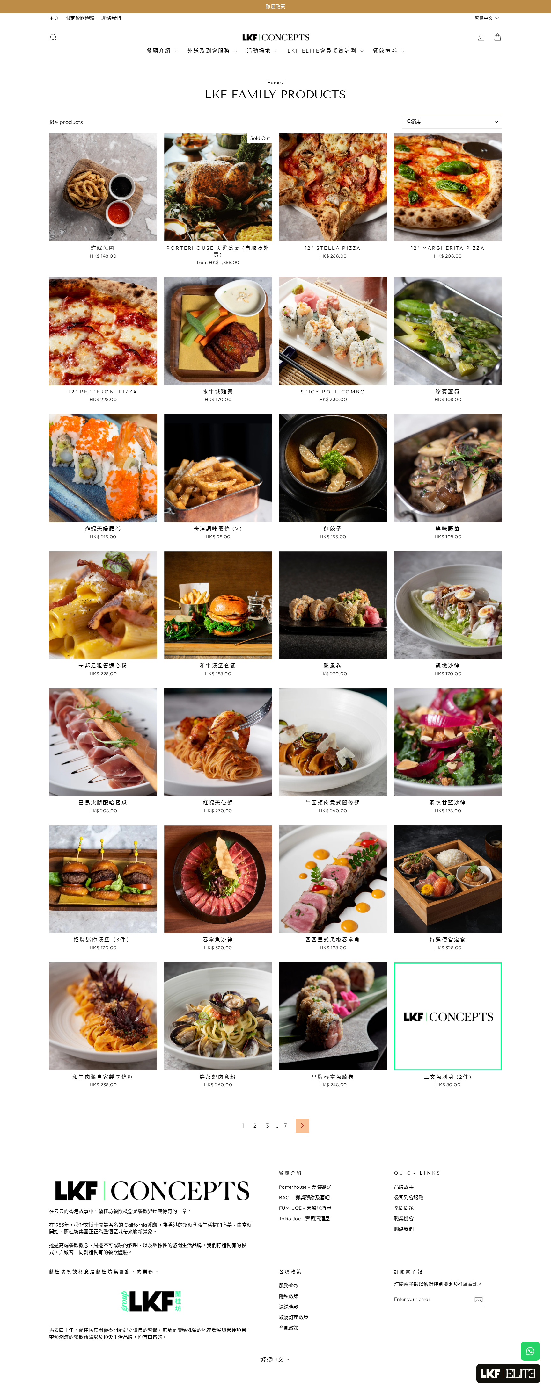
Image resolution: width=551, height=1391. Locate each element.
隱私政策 (289, 1296)
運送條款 (289, 1307)
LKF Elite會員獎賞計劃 (323, 50)
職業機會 (404, 1218)
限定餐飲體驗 (80, 18)
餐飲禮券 (386, 50)
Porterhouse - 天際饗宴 (305, 1187)
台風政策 (289, 1328)
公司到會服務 (409, 1197)
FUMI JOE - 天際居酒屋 (305, 1208)
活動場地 (260, 50)
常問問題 (404, 1208)
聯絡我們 (111, 18)
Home (274, 82)
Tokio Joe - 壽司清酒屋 (304, 1218)
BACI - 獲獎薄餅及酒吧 (304, 1197)
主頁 (54, 18)
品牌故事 (404, 1187)
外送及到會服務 (209, 50)
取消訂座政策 (294, 1317)
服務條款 (289, 1285)
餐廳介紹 (160, 50)
